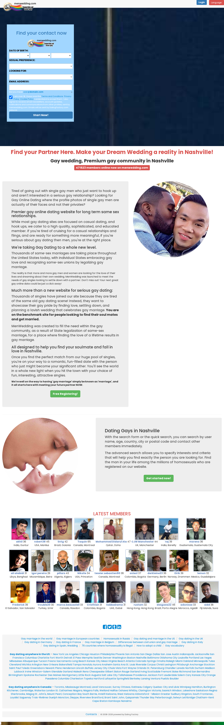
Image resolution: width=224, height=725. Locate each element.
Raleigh (170, 661)
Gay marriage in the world (36, 638)
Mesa (104, 661)
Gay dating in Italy (192, 642)
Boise (175, 671)
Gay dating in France (68, 642)
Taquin (82, 541)
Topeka (88, 678)
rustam (138, 605)
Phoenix (120, 654)
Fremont (166, 671)
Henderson (69, 668)
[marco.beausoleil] (70, 592)
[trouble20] (46, 592)
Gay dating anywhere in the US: (30, 654)
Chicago (84, 654)
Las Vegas (206, 657)
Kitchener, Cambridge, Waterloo (26, 690)
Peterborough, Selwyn (168, 697)
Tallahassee (125, 675)
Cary (188, 675)
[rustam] (140, 592)
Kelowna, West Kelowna (120, 694)
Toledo (25, 668)
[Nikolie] (84, 560)
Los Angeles (72, 654)
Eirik (177, 573)
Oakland (188, 661)
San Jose (166, 654)
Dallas (156, 654)
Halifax (114, 690)
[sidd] (209, 592)
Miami (178, 661)
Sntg (61, 541)
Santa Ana (119, 664)
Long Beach (79, 661)
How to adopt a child (149, 645)
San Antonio (132, 654)
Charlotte (43, 657)
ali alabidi (17, 573)
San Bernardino (201, 671)
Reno (86, 671)
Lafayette (110, 678)
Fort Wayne (129, 668)
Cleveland (15, 664)
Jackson (152, 675)
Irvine (28, 671)
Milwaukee (15, 661)
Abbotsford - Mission (147, 694)
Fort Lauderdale (167, 675)
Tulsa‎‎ (211, 661)
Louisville (183, 657)
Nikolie (81, 573)
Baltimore (153, 657)
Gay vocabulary (174, 645)
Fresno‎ (52, 661)
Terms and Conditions (52, 96)
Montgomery (70, 675)
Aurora (97, 664)
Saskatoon (202, 690)
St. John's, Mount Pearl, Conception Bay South (62, 694)
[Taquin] (84, 529)
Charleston (76, 678)
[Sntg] (62, 529)
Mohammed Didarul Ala (111, 541)
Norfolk (189, 668)
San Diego (146, 654)
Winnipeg (185, 687)
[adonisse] (188, 592)
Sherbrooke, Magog (22, 694)
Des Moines (54, 675)
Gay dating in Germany (38, 642)
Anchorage (196, 664)
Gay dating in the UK (191, 638)
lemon (201, 573)
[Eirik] (179, 560)
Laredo (180, 668)
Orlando (141, 668)
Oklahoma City (168, 657)
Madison (210, 668)
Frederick (18, 605)
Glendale (56, 671)
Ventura (155, 678)
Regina (213, 690)
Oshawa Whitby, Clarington (134, 690)
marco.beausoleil (68, 605)
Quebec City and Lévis (166, 687)
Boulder (174, 678)
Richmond (185, 671)
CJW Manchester (143, 541)
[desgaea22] (166, 592)
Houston (95, 654)
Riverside (141, 664)
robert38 (40, 541)
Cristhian (93, 605)
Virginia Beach (116, 661)
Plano (58, 668)
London (50, 690)
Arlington (37, 664)
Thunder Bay (147, 697)
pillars (61, 573)
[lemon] (203, 560)
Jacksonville (202, 654)
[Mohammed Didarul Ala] (113, 529)
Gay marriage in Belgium (99, 642)
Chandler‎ (170, 668)
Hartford (99, 678)
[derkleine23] (157, 560)
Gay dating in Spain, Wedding (60, 645)
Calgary (147, 687)
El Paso (77, 657)
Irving (143, 671)
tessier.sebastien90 (107, 573)
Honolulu (87, 664)
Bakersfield (65, 664)
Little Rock (84, 675)
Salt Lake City (110, 675)
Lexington (170, 664)
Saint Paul (15, 668)
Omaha (160, 661)
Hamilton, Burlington (204, 687)
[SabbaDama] (116, 592)
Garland (68, 671)
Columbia (63, 678)
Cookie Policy (27, 99)
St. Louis (130, 664)
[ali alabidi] (19, 560)
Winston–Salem (41, 671)
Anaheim (107, 664)
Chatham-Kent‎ (205, 697)
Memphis (87, 657)
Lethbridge (189, 697)
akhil (19, 541)
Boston (131, 657)
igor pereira (39, 573)
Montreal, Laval (89, 687)
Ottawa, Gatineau (131, 687)
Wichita (26, 664)
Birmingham (16, 675)
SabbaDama (114, 605)
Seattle (97, 657)
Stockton (209, 664)
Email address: (19, 81)
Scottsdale (154, 671)
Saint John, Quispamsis (125, 697)
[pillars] (63, 560)
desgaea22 (164, 605)
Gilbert (109, 671)
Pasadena (51, 678)
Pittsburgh (183, 664)
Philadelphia (107, 654)
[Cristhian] (94, 592)
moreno (194, 541)
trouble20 (44, 605)
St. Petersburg (155, 668)
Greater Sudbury (171, 694)
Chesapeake (97, 671)
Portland (194, 657)
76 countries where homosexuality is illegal (107, 645)
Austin (175, 654)
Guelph (53, 697)
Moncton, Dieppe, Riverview (74, 697)
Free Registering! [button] (65, 394)
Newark (50, 668)
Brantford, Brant (101, 697)
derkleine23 (155, 573)
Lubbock (19, 671)
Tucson (42, 661)
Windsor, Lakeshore (183, 690)
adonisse (186, 605)
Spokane (29, 675)
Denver (107, 657)
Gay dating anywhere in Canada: (30, 687)
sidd (207, 605)
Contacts (91, 714)
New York (58, 654)
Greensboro (37, 668)
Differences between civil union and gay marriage (148, 642)
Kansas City (94, 661)
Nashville (141, 657)
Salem (181, 675)
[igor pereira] (41, 560)
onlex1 (134, 573)
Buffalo (89, 668)
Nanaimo (126, 701)
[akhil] (21, 529)
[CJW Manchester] (145, 529)
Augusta (96, 675)
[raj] (168, 529)
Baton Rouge (121, 671)
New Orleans (50, 664)
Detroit (68, 657)
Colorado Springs (145, 661)
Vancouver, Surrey (109, 687)
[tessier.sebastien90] (109, 560)
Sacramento (64, 661)
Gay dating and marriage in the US (154, 638)
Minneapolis (201, 661)
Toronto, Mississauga (66, 687)
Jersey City (100, 668)
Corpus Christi (155, 664)
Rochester (41, 675)
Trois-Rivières (40, 697)
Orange (211, 675)
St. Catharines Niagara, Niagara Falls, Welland (82, 690)
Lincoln (80, 668)
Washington (119, 657)
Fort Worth (56, 657)
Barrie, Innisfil (97, 694)
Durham (199, 668)
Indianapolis (187, 654)
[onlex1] (135, 560)
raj (167, 541)
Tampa (77, 664)
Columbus (31, 657)
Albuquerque (30, 661)
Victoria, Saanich (161, 690)
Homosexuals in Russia (116, 638)
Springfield (123, 678)
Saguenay (25, 697)
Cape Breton (100, 701)
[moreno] (196, 529)
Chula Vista (114, 668)
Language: (216, 2)
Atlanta (130, 661)
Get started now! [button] (158, 478)
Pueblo (165, 678)
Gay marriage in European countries (78, 638)
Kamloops (114, 701)
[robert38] (42, 529)
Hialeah (77, 671)
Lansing (145, 678)
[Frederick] (20, 592)
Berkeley (135, 678)
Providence (140, 675)
